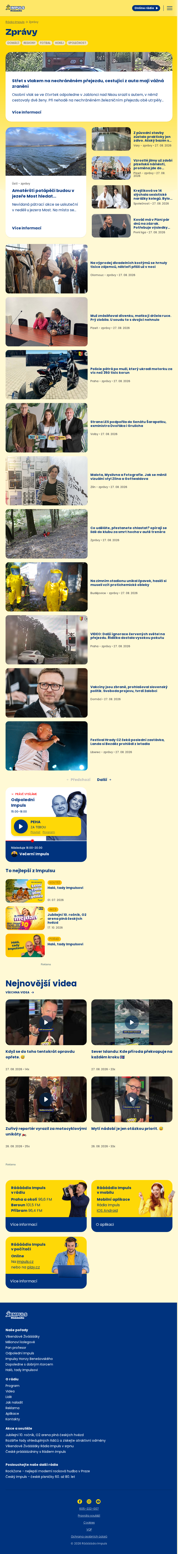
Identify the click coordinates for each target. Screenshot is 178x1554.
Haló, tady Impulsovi (22, 1370)
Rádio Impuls (15, 22)
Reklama (12, 1408)
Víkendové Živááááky (23, 1336)
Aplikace (12, 1413)
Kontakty (13, 1419)
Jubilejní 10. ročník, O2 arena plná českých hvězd (45, 1435)
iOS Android (107, 1210)
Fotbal (45, 43)
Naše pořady (17, 1330)
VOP (89, 1529)
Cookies (89, 1523)
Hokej (59, 43)
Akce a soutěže (19, 1428)
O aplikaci (105, 1224)
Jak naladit (14, 1402)
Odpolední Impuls (20, 1353)
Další (102, 779)
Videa (10, 1391)
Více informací (26, 112)
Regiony (29, 43)
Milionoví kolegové (20, 1342)
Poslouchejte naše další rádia (32, 1464)
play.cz (33, 1267)
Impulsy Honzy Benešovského (29, 1359)
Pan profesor (16, 1347)
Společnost (77, 43)
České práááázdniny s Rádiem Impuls (36, 1451)
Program (49, 832)
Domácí (13, 43)
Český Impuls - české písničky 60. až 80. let (40, 1477)
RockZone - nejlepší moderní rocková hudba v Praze (48, 1471)
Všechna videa (17, 992)
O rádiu (12, 1379)
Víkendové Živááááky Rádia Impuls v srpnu (40, 1446)
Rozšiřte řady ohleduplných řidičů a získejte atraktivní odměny (56, 1440)
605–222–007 (89, 1509)
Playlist (35, 832)
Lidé (9, 1397)
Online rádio (144, 8)
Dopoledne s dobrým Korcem (29, 1364)
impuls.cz (25, 1261)
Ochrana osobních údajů (89, 1536)
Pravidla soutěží (89, 1516)
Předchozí (81, 779)
